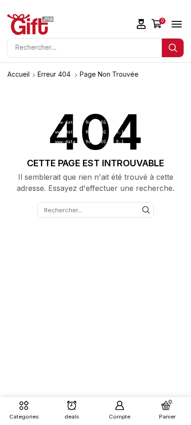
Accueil (18, 74)
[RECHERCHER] (146, 210)
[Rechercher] (173, 48)
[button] (141, 24)
